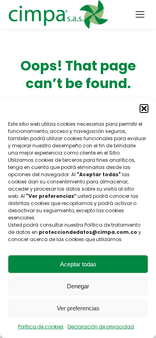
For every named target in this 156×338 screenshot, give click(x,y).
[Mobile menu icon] (140, 14)
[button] (144, 109)
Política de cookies (41, 326)
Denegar (78, 286)
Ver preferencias (78, 308)
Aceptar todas (78, 264)
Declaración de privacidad (101, 326)
